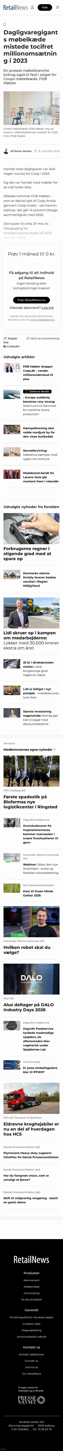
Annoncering (32, 1293)
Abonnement (31, 1280)
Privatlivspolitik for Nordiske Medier (32, 1317)
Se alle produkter (31, 1299)
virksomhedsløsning (42, 319)
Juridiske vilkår (31, 1323)
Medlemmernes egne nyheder (28, 750)
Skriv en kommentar (45, 338)
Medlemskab (31, 1286)
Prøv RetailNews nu (32, 300)
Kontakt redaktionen (31, 1354)
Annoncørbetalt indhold (31, 1336)
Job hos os (31, 1367)
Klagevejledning (31, 1330)
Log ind (48, 308)
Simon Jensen (23, 151)
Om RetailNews (31, 1373)
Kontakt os (31, 1360)
